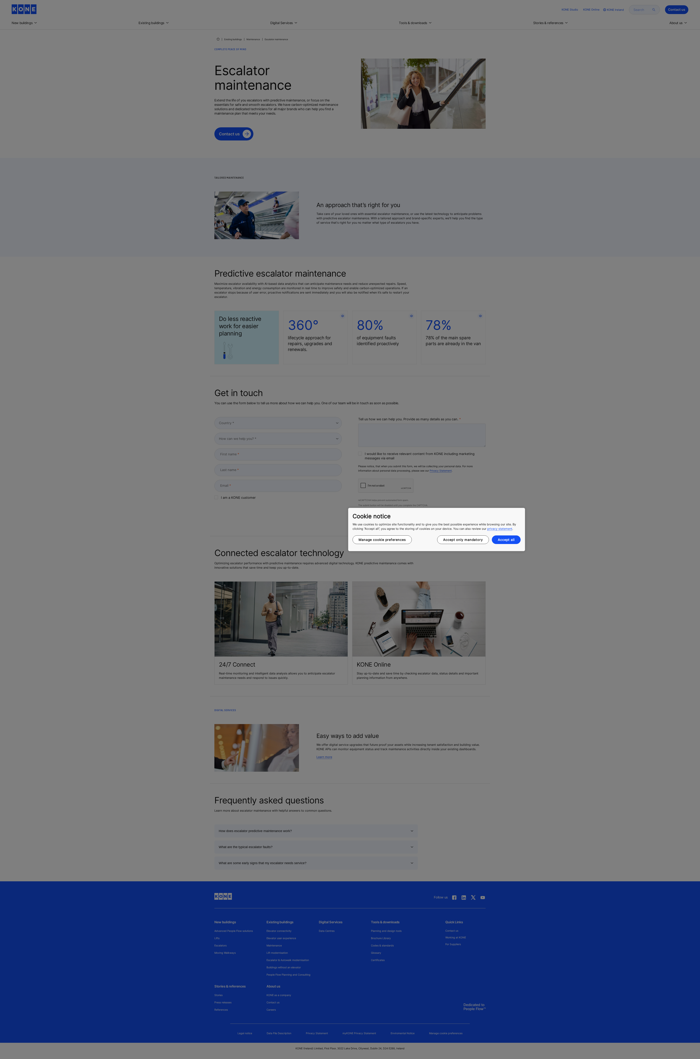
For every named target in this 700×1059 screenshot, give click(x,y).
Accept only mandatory (463, 540)
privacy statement (499, 529)
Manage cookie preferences (382, 540)
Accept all (506, 540)
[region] (436, 529)
